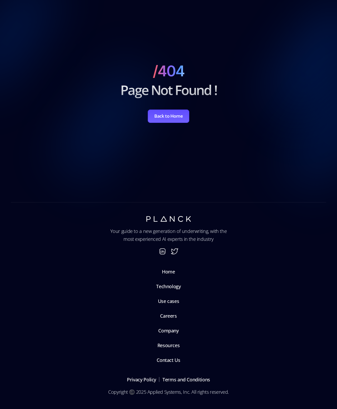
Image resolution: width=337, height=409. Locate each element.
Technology (168, 286)
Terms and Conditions (186, 379)
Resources (168, 345)
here (239, 35)
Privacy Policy (141, 379)
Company (168, 330)
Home (168, 271)
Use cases (168, 301)
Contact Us (168, 360)
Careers (168, 316)
